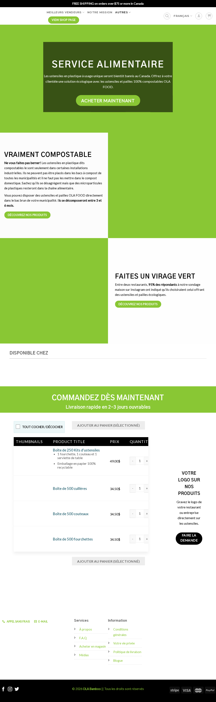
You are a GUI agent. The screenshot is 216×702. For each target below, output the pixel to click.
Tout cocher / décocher (42, 427)
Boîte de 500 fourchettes (73, 539)
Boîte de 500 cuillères (70, 488)
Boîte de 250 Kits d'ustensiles (76, 450)
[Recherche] (167, 16)
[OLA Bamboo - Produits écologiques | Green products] (21, 15)
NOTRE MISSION (99, 12)
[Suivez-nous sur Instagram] (10, 689)
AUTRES (121, 12)
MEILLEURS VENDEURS (64, 12)
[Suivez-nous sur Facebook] (3, 689)
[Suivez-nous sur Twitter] (17, 689)
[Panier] (209, 16)
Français (181, 16)
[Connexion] (198, 16)
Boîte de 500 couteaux (71, 514)
